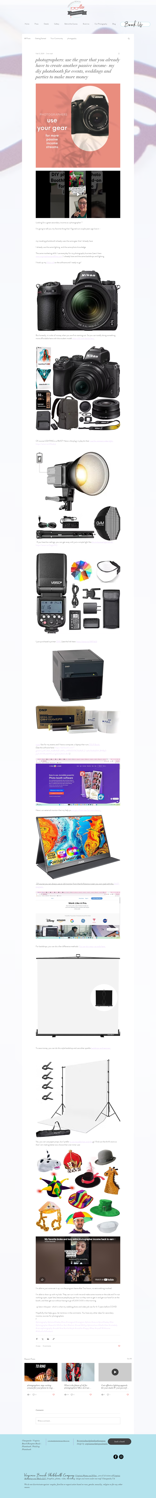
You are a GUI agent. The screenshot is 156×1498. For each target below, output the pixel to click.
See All (129, 1359)
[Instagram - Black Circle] (121, 1457)
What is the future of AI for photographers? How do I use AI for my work (76, 1386)
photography (71, 38)
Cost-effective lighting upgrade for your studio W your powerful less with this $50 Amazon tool (114, 1386)
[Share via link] (54, 1339)
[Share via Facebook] (37, 1339)
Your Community (57, 38)
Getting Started (40, 38)
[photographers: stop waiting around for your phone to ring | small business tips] (40, 1372)
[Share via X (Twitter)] (42, 1339)
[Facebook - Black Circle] (115, 1457)
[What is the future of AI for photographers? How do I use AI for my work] (78, 1372)
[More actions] (119, 53)
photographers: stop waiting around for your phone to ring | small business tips (40, 1386)
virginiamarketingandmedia (96, 1444)
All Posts (27, 38)
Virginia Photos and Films (86, 1475)
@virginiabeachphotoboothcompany (91, 1441)
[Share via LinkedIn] (48, 1339)
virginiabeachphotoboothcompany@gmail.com (58, 1441)
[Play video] (78, 194)
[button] (129, 38)
